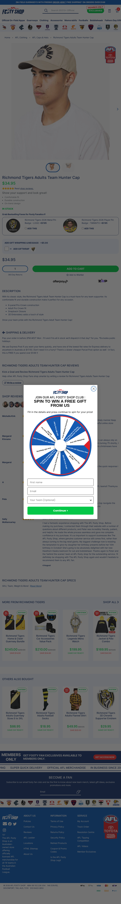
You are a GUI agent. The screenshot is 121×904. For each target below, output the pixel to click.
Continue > (60, 510)
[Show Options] (90, 500)
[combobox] (59, 500)
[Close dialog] (93, 388)
